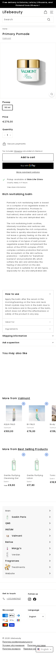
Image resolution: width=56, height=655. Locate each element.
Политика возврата (11, 648)
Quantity (7, 129)
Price (5, 116)
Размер (6, 102)
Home (4, 29)
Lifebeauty (12, 12)
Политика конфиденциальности (17, 641)
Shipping (18, 151)
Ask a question (10, 342)
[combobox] (28, 19)
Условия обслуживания (13, 645)
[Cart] (45, 12)
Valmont (6, 38)
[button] (28, 294)
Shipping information (14, 335)
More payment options (28, 172)
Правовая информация (34, 648)
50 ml (7, 107)
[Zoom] (51, 94)
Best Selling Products (33, 449)
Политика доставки (36, 645)
